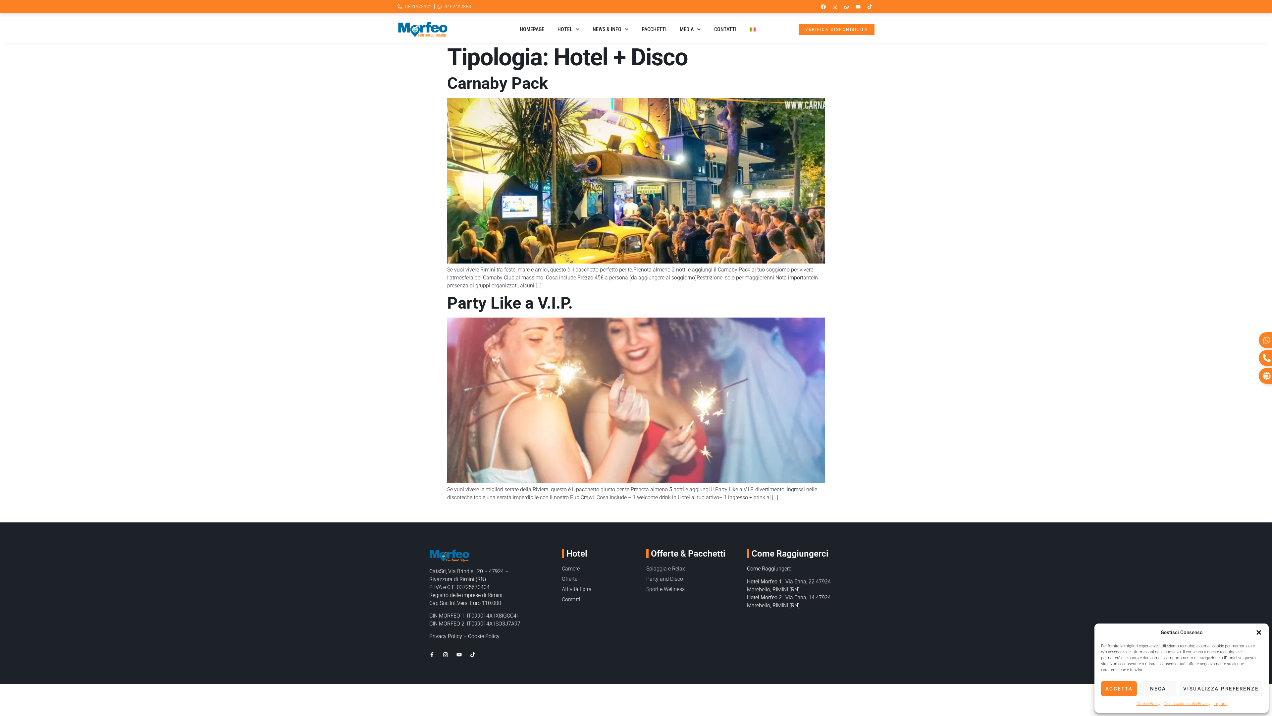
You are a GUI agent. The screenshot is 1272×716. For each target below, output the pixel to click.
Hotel (564, 29)
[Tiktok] (869, 7)
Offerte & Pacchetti (688, 554)
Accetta (1119, 689)
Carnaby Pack (497, 83)
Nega (1158, 689)
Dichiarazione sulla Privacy (1187, 703)
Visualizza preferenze (1221, 689)
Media (687, 29)
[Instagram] (835, 7)
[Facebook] (823, 7)
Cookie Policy (1148, 703)
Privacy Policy (445, 636)
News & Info (607, 29)
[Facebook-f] (432, 654)
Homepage (532, 29)
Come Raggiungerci (770, 569)
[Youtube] (858, 7)
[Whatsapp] (846, 7)
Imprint (1220, 703)
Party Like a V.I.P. (510, 303)
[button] (1258, 632)
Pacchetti (654, 29)
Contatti (725, 29)
